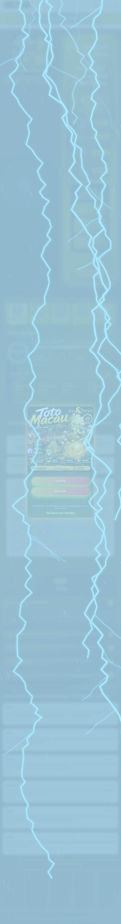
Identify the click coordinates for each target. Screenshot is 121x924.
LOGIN (60, 480)
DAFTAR (60, 491)
